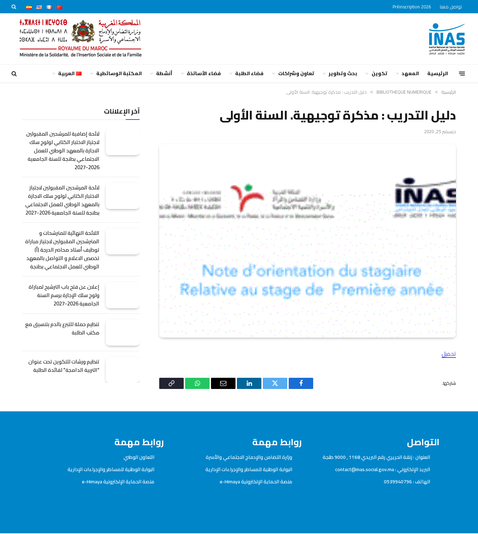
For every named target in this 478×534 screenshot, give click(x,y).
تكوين (379, 73)
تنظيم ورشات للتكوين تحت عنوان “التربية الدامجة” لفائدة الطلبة (63, 366)
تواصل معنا (451, 6)
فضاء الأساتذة (203, 73)
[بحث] (14, 6)
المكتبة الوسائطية (119, 73)
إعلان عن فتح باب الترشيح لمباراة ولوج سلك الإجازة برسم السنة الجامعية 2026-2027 (64, 295)
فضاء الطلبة (249, 73)
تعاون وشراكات (296, 73)
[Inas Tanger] (446, 39)
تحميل (449, 353)
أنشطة (164, 73)
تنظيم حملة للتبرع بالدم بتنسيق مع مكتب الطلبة (62, 328)
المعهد (410, 73)
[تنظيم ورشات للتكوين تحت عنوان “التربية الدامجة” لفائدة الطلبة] (123, 370)
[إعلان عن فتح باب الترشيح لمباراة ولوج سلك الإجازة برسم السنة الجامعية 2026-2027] (123, 295)
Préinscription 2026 (412, 6)
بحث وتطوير (343, 73)
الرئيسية (437, 73)
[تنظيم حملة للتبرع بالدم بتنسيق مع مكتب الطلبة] (123, 332)
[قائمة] (462, 73)
